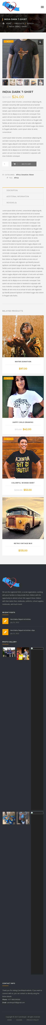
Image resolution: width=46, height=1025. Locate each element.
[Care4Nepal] (11, 7)
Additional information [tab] (18, 196)
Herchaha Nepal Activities (20, 619)
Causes (19, 1020)
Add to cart (26, 164)
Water (31, 175)
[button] (40, 42)
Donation (24, 175)
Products (19, 24)
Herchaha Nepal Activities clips (22, 630)
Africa (30, 24)
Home (9, 24)
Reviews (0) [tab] (12, 203)
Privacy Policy (33, 1020)
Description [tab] (12, 190)
